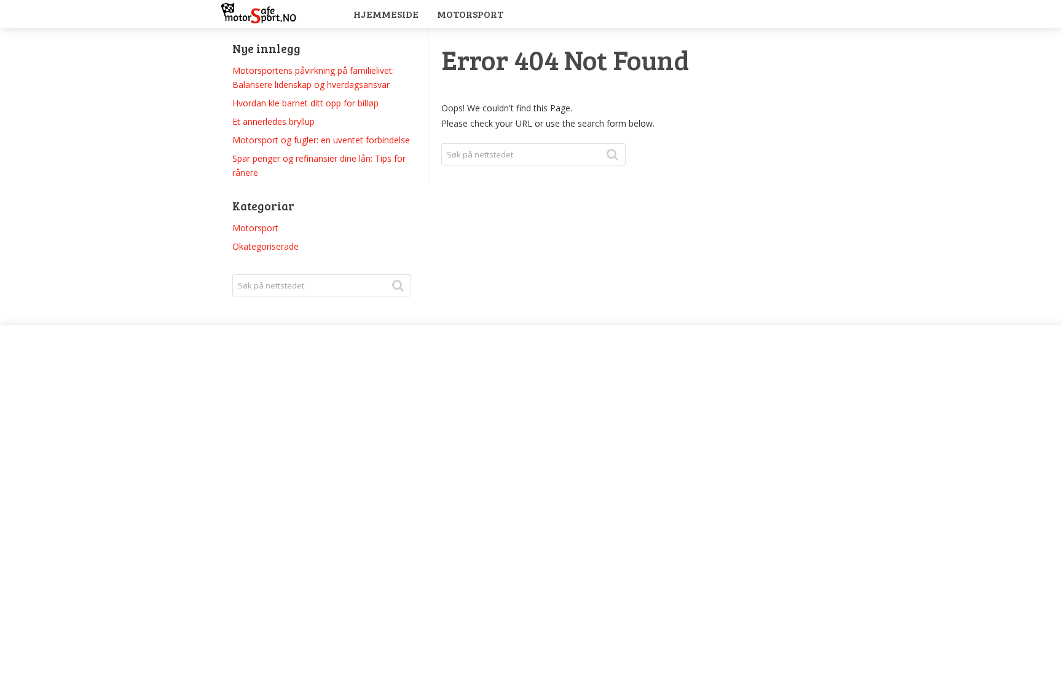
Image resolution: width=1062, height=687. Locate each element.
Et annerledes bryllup (273, 121)
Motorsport (470, 13)
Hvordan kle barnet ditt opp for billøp (305, 103)
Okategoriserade (265, 246)
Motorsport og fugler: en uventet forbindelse (321, 140)
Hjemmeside (386, 13)
